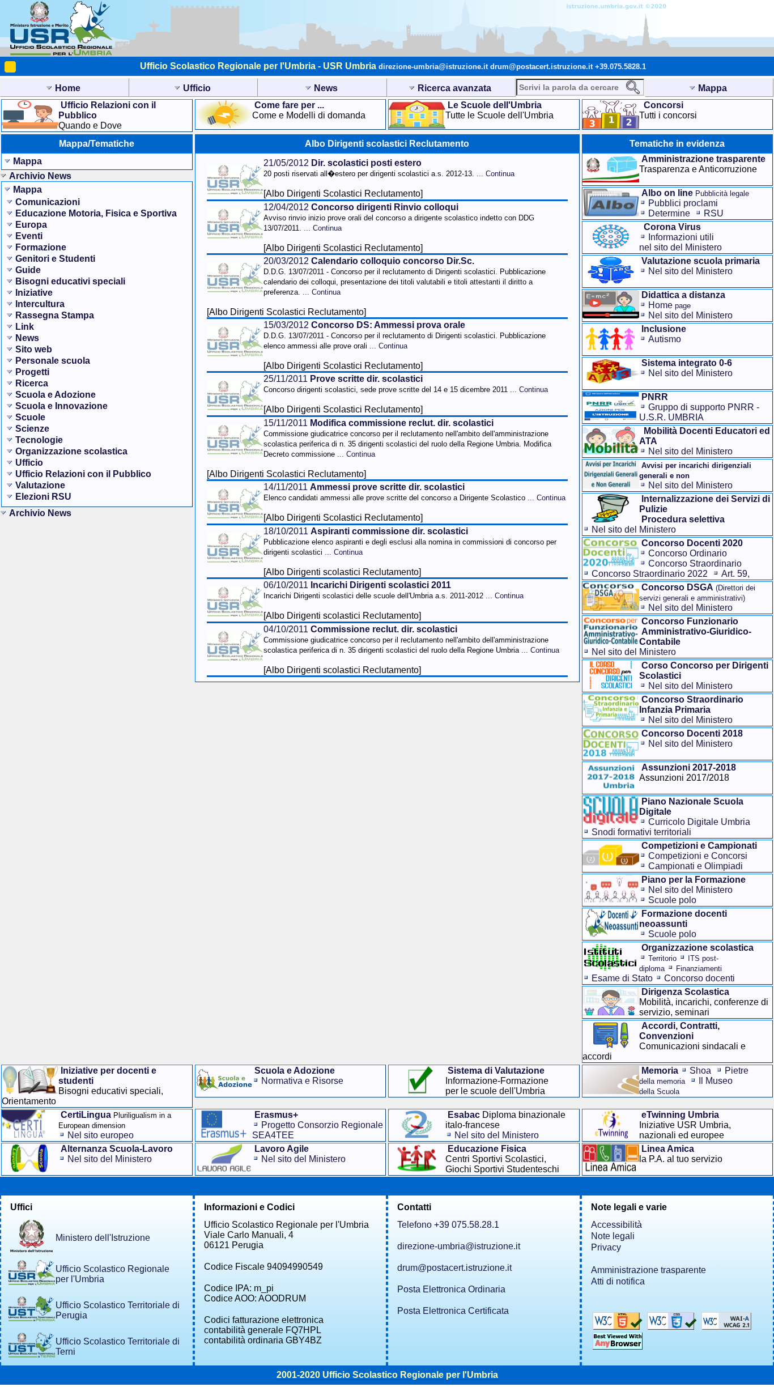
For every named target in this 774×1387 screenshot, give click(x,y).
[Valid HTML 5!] (619, 1326)
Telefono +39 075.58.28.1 (448, 1224)
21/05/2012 (388, 168)
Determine (669, 213)
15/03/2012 (404, 335)
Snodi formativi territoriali (641, 832)
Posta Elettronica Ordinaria (451, 1289)
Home (669, 305)
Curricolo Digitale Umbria (699, 822)
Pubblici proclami (683, 203)
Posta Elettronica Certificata (453, 1311)
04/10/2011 (411, 639)
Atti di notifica (618, 1281)
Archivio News (40, 176)
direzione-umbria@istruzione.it (433, 66)
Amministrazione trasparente (648, 1270)
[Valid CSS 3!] (673, 1326)
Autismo (664, 339)
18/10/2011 (409, 541)
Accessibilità (616, 1224)
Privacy (606, 1247)
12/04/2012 (398, 217)
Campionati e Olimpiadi (695, 866)
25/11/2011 (405, 384)
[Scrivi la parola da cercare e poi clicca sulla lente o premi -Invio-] (633, 87)
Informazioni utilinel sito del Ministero (680, 242)
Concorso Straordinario (695, 563)
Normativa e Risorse (302, 1081)
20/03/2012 (404, 276)
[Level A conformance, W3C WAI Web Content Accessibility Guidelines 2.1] (726, 1326)
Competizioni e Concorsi (697, 856)
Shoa (700, 1070)
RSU (714, 213)
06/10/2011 (393, 590)
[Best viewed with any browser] (618, 1346)
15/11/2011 (407, 438)
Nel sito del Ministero (690, 271)
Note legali (613, 1236)
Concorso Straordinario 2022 (650, 573)
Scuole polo (672, 900)
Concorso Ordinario (687, 553)
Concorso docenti (699, 978)
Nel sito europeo (100, 1135)
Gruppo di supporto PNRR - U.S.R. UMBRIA (699, 412)
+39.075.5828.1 (620, 66)
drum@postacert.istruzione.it (541, 66)
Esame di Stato (622, 978)
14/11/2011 (414, 492)
